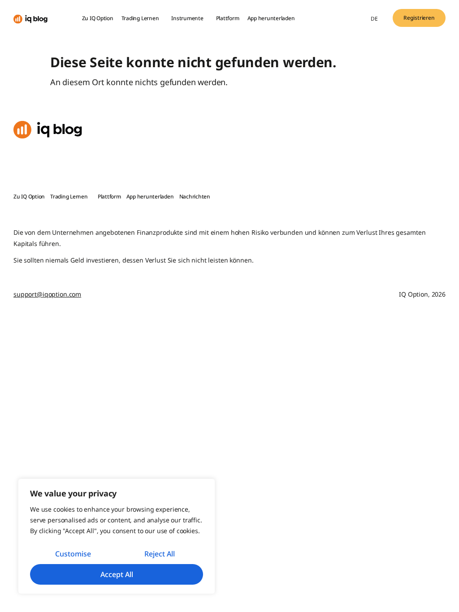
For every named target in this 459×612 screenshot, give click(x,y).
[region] (116, 536)
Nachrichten (194, 196)
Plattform (227, 18)
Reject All (159, 554)
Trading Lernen (140, 18)
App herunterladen (271, 18)
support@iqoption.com (47, 294)
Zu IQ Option (97, 18)
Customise (73, 554)
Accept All (116, 574)
